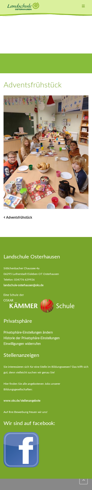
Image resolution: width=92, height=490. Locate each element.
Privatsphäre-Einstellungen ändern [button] (28, 332)
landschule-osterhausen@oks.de (23, 285)
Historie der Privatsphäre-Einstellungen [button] (32, 338)
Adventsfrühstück (19, 217)
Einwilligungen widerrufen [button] (22, 344)
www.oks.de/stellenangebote (22, 400)
